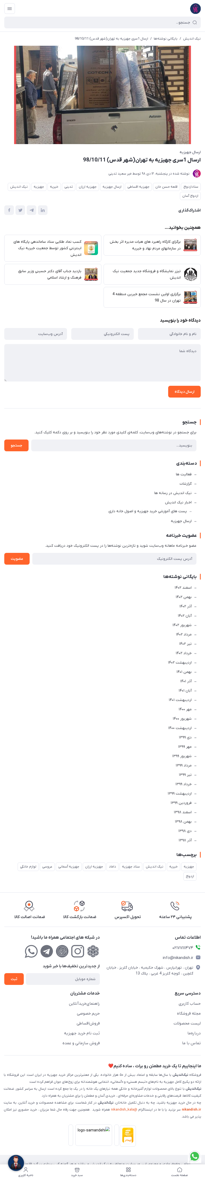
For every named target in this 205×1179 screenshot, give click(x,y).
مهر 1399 (185, 746)
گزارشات (186, 483)
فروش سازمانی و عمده (81, 1043)
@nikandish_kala (124, 1109)
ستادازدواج (190, 186)
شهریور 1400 (182, 718)
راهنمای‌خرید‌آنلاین (84, 1003)
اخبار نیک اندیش (178, 502)
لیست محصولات (187, 1023)
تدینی (68, 186)
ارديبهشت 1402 (180, 662)
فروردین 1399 (181, 803)
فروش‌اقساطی (88, 1023)
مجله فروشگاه (189, 1013)
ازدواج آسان (190, 196)
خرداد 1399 (183, 784)
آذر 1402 (185, 606)
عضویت (17, 558)
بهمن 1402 (184, 597)
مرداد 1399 (184, 765)
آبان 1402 (185, 615)
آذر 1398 (185, 840)
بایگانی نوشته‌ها (166, 38)
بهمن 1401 (184, 672)
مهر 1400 (185, 709)
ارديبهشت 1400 (180, 728)
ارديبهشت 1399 (180, 793)
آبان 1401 (185, 690)
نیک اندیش (192, 38)
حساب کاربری (190, 1003)
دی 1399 (185, 737)
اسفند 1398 (183, 812)
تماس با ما (191, 1043)
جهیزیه (39, 186)
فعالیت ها (184, 474)
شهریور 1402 (182, 625)
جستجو (16, 445)
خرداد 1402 (184, 653)
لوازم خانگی (28, 866)
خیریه (54, 186)
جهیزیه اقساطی (138, 186)
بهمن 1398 (183, 821)
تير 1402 (185, 643)
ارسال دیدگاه (184, 391)
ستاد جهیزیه (131, 866)
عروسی (47, 866)
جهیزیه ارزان (88, 186)
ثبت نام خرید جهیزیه (82, 1033)
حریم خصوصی (88, 1013)
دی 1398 (185, 831)
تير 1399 (185, 774)
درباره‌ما (194, 1033)
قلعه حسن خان (166, 186)
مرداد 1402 (184, 634)
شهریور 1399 (182, 756)
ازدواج (190, 876)
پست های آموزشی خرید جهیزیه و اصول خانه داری (147, 511)
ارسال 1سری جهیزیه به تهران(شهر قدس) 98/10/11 (111, 38)
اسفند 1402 (183, 587)
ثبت (14, 979)
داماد (112, 866)
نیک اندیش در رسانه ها (173, 493)
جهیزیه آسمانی (68, 866)
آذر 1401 (186, 681)
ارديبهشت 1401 (180, 700)
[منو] (9, 8)
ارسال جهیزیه (190, 152)
